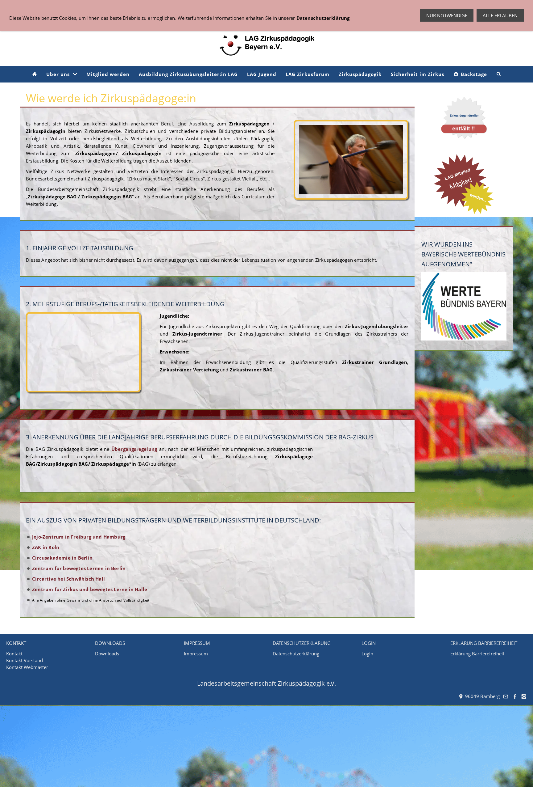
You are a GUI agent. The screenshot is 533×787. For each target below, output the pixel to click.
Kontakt (14, 653)
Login (367, 653)
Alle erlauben (500, 15)
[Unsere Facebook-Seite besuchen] (515, 696)
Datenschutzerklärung (296, 653)
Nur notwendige (446, 15)
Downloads (107, 653)
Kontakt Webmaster (27, 667)
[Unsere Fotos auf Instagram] (524, 696)
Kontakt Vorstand (24, 660)
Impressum (196, 653)
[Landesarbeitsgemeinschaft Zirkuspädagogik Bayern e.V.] (34, 74)
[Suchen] (499, 74)
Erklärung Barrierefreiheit (477, 653)
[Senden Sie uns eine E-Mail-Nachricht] (506, 696)
